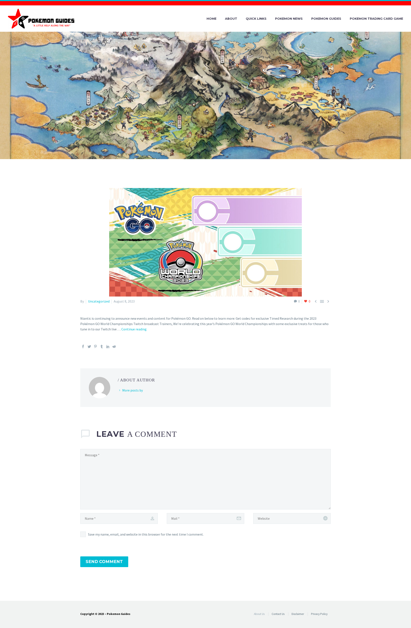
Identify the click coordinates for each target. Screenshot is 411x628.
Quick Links (256, 19)
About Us (259, 614)
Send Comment (104, 561)
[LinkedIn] (108, 346)
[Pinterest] (95, 346)
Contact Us (278, 614)
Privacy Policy (319, 614)
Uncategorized (99, 301)
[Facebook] (83, 346)
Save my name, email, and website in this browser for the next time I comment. (146, 534)
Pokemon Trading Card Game (376, 19)
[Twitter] (89, 346)
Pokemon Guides (326, 19)
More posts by (132, 390)
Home (211, 19)
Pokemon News (289, 19)
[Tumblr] (101, 346)
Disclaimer (298, 614)
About (231, 19)
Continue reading (134, 329)
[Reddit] (114, 346)
